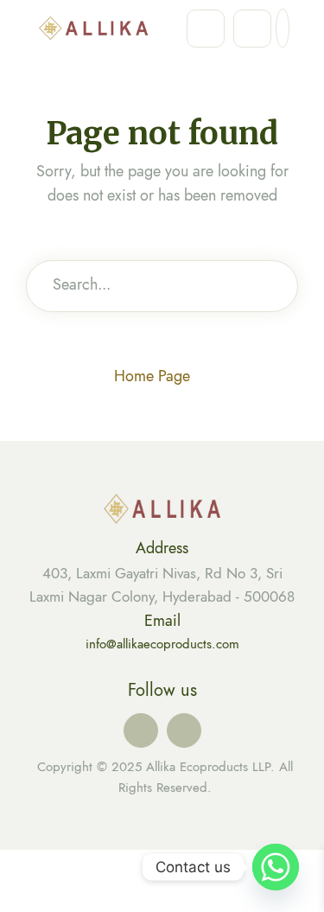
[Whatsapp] (275, 867)
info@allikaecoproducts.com (162, 644)
